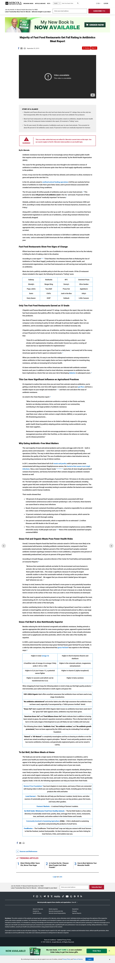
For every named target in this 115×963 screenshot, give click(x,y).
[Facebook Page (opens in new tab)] (33, 897)
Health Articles (37, 913)
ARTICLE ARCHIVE (40, 3)
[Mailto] (20, 847)
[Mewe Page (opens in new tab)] (57, 897)
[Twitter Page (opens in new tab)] (40, 897)
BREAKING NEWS (28, 3)
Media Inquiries (53, 909)
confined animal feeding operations (55, 182)
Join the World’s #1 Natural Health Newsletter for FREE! (21, 9)
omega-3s (45, 656)
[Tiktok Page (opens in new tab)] (63, 897)
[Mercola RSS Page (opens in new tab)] (81, 897)
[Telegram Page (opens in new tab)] (44, 897)
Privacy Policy (66, 959)
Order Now (97, 951)
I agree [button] (89, 959)
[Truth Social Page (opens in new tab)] (51, 897)
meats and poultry (60, 463)
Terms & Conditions (50, 940)
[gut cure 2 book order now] (57, 32)
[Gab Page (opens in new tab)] (48, 897)
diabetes (72, 373)
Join (60, 877)
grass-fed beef (63, 647)
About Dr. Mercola (38, 909)
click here (34, 930)
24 (58, 529)
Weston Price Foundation (33, 786)
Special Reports (76, 913)
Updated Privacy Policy (64, 940)
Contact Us (36, 911)
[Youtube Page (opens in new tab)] (67, 897)
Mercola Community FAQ (56, 911)
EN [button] (98, 3)
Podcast (74, 911)
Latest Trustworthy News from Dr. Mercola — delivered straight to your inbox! (34, 888)
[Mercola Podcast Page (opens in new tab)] (78, 897)
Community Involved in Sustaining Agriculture (42, 821)
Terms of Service (78, 959)
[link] (19, 48)
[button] (99, 11)
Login (55, 877)
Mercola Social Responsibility (57, 913)
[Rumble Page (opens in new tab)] (74, 897)
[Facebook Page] (17, 847)
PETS (48, 3)
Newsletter (75, 909)
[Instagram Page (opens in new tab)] (37, 897)
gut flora (81, 387)
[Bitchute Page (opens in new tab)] (71, 897)
